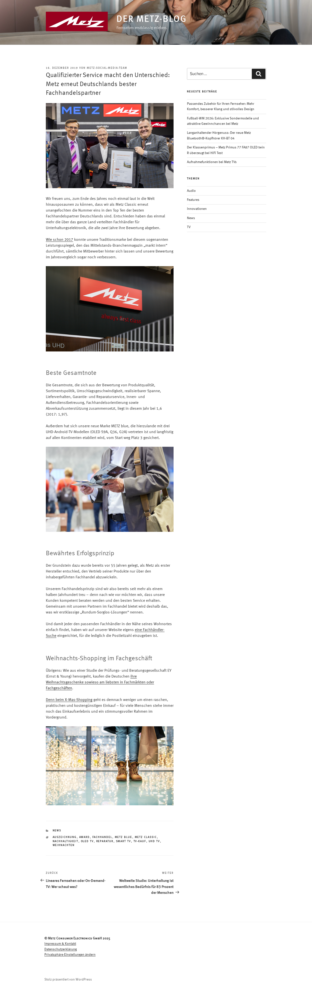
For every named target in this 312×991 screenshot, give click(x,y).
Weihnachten (64, 845)
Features (193, 200)
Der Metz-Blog (151, 19)
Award (84, 837)
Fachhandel (102, 837)
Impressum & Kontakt (60, 943)
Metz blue (123, 837)
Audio (191, 191)
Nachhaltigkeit (65, 841)
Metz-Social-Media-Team (107, 68)
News (57, 830)
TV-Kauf (140, 841)
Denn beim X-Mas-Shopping (69, 700)
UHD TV (154, 841)
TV (189, 227)
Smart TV (123, 841)
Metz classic (146, 837)
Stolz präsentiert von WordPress (68, 979)
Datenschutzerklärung (60, 949)
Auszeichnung (65, 837)
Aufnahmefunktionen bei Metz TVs (212, 162)
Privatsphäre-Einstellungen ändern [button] (70, 954)
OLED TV (87, 841)
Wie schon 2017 (59, 240)
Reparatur (105, 841)
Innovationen (197, 209)
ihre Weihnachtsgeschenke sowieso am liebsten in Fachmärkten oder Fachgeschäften (100, 682)
